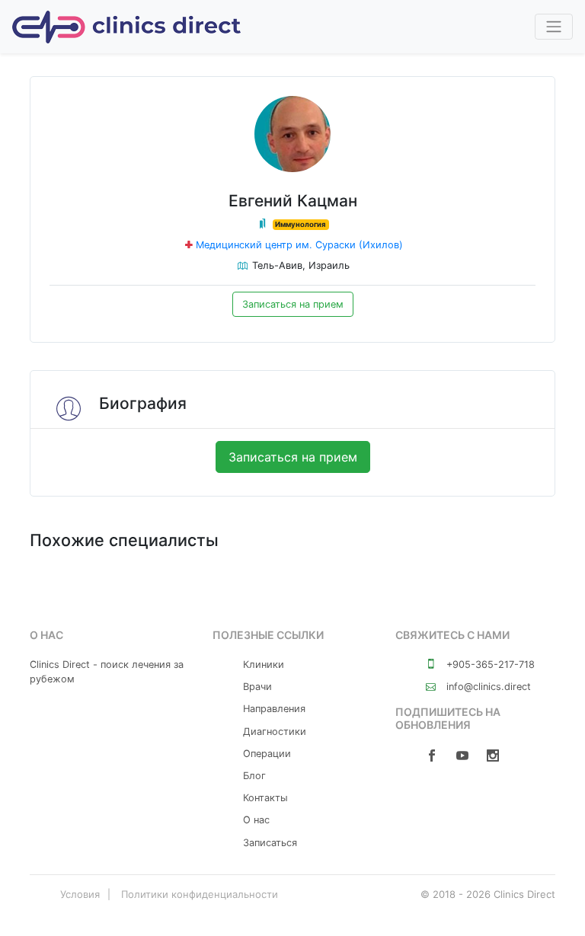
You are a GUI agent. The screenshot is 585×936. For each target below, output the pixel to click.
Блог (254, 775)
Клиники (263, 664)
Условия (80, 894)
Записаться (270, 842)
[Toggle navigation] (554, 27)
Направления (274, 708)
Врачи (257, 686)
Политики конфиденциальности (199, 894)
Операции (267, 753)
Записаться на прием (293, 304)
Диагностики (274, 731)
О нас (256, 820)
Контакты (265, 797)
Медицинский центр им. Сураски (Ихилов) (299, 245)
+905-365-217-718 (489, 664)
